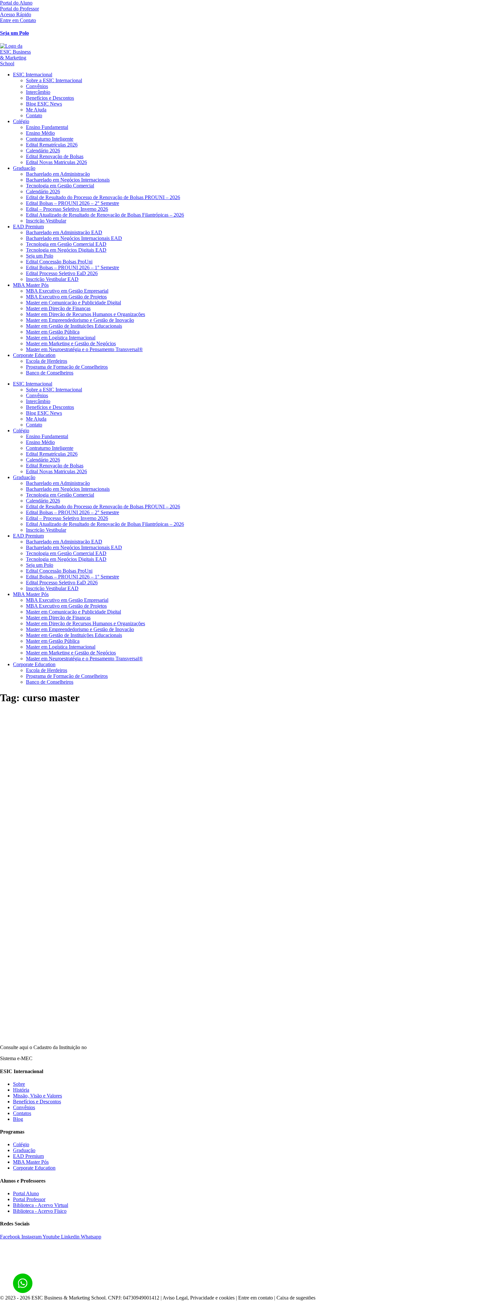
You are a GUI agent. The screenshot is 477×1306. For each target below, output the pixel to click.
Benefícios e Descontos (50, 98)
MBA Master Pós (31, 285)
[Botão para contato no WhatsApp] (22, 1283)
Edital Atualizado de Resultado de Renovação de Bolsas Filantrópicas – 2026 (105, 215)
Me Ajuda (36, 109)
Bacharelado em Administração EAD (64, 232)
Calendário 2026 (43, 150)
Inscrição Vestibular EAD (52, 279)
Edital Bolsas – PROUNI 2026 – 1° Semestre (72, 267)
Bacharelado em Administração (58, 174)
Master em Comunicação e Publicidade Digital (73, 302)
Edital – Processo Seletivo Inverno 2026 (67, 209)
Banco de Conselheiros (49, 372)
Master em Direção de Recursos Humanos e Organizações (85, 314)
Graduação (24, 168)
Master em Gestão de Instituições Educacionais (74, 326)
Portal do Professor (19, 8)
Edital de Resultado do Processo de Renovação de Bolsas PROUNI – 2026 (103, 197)
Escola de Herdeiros (46, 361)
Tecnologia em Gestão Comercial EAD (66, 244)
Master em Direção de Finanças (58, 308)
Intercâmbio (38, 92)
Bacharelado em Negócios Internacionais (68, 180)
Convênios (37, 86)
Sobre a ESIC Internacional (54, 80)
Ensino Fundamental (47, 127)
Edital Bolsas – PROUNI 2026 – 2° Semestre (72, 203)
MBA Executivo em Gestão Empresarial (67, 291)
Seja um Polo (14, 33)
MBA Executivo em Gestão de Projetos (66, 296)
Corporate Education (34, 355)
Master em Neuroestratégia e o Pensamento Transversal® (84, 349)
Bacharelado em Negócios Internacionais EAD (74, 238)
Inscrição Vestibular (46, 220)
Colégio (21, 121)
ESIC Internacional (32, 74)
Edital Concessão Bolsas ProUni (59, 261)
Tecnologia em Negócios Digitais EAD (66, 250)
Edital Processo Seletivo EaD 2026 (62, 273)
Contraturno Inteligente (49, 139)
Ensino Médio (40, 133)
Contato (34, 115)
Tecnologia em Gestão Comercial (60, 185)
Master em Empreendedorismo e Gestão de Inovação (80, 320)
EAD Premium (28, 226)
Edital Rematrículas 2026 (52, 144)
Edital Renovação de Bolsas (54, 156)
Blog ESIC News (44, 104)
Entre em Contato (18, 20)
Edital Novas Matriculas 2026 (56, 162)
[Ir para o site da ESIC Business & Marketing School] (238, 55)
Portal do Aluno (16, 3)
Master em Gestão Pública (53, 332)
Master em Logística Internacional (60, 337)
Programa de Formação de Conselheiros (67, 367)
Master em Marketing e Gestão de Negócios (71, 343)
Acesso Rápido (15, 14)
